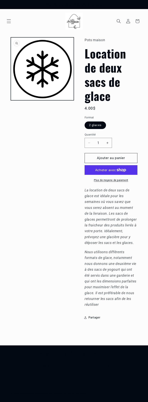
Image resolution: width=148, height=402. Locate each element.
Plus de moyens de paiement (111, 180)
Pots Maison (27, 393)
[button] (8, 21)
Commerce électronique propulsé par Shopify (62, 393)
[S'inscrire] (107, 366)
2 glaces (95, 125)
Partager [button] (94, 317)
